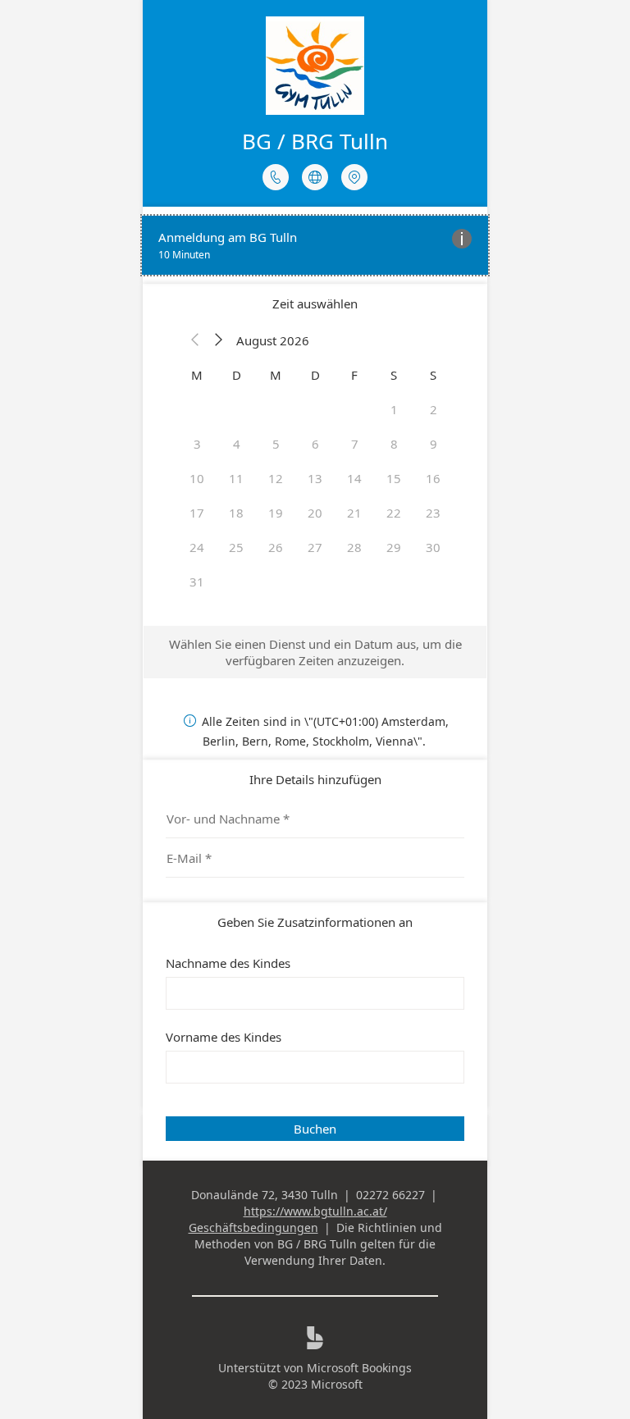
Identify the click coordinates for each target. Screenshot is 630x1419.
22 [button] (393, 512)
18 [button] (236, 512)
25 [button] (236, 547)
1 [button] (394, 409)
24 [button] (196, 547)
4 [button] (236, 444)
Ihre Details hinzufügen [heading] (315, 779)
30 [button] (433, 547)
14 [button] (354, 478)
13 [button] (315, 478)
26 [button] (275, 547)
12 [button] (275, 478)
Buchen (315, 1128)
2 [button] (433, 409)
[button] (195, 340)
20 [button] (315, 512)
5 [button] (276, 444)
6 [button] (315, 444)
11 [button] (236, 478)
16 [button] (433, 478)
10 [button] (196, 478)
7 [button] (354, 444)
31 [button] (196, 581)
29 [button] (393, 547)
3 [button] (197, 444)
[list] (315, 245)
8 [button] (394, 444)
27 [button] (315, 547)
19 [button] (275, 512)
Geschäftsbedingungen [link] (253, 1227)
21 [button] (354, 512)
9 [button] (433, 444)
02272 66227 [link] (390, 1194)
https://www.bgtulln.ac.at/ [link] (315, 1211)
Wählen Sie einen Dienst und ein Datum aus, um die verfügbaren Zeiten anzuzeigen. (315, 652)
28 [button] (354, 547)
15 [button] (393, 478)
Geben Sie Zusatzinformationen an (315, 922)
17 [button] (196, 512)
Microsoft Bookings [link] (359, 1368)
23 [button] (433, 512)
